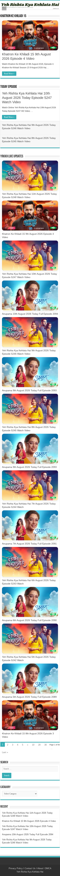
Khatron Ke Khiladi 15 (13, 16)
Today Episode (8, 87)
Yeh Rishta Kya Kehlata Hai (29, 871)
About (40, 868)
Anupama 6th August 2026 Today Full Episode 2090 (29, 620)
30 (45, 745)
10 (33, 745)
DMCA (48, 868)
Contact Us (30, 868)
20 (39, 745)
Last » (5, 752)
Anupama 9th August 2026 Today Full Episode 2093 (29, 390)
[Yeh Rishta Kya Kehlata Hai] (30, 5)
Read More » (9, 73)
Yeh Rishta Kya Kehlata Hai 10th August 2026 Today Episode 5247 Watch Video (27, 97)
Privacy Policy (16, 868)
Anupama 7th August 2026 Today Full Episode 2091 (29, 543)
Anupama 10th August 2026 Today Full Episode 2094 (30, 313)
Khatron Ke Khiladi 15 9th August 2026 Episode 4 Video (29, 821)
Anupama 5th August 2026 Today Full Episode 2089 (29, 697)
